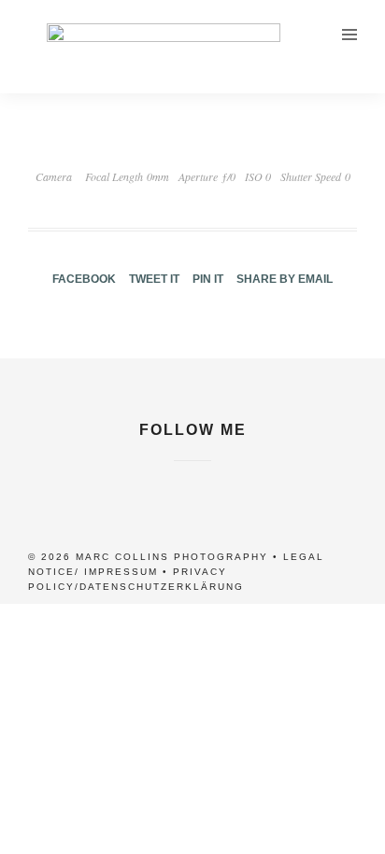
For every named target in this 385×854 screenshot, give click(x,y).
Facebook (84, 279)
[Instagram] (192, 471)
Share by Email (284, 279)
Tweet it (154, 279)
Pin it (207, 279)
